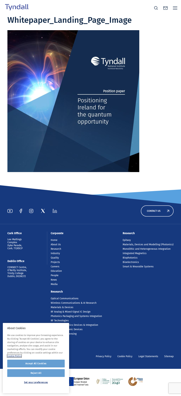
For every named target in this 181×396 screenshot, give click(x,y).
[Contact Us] (165, 8)
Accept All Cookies (35, 363)
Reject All (36, 373)
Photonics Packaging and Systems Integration (76, 316)
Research (56, 248)
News (54, 279)
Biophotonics (130, 257)
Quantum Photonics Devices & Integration (74, 324)
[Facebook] (21, 211)
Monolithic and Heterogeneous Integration (147, 248)
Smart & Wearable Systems (138, 266)
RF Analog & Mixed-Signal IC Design (70, 311)
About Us (56, 244)
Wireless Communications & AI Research (74, 302)
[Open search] (156, 8)
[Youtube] (10, 211)
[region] (36, 358)
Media (54, 284)
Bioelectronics (131, 262)
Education (56, 270)
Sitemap (169, 356)
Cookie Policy (124, 356)
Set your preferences (36, 382)
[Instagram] (31, 211)
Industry (55, 253)
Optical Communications (64, 298)
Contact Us (153, 210)
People (55, 275)
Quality (55, 257)
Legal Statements (148, 356)
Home (54, 240)
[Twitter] (43, 211)
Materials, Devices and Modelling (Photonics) (148, 244)
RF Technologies (60, 320)
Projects (55, 262)
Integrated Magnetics (135, 253)
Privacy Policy (103, 356)
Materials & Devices (62, 307)
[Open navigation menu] (175, 8)
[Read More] (78, 381)
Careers (55, 266)
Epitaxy (127, 240)
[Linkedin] (55, 211)
